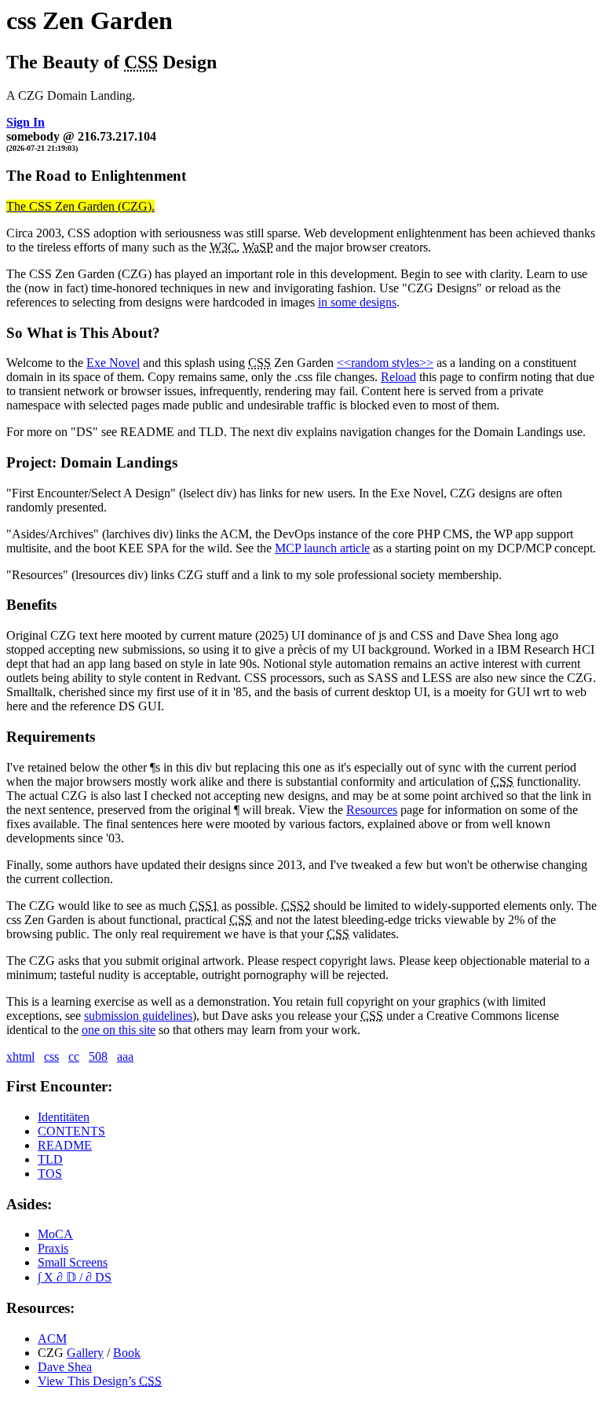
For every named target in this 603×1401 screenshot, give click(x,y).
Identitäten (64, 1117)
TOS (50, 1173)
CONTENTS (71, 1131)
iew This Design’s (100, 1381)
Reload (398, 376)
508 (98, 1056)
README (65, 1145)
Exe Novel (113, 362)
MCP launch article (322, 548)
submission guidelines (138, 1015)
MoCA (55, 1234)
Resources (371, 809)
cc (73, 1056)
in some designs (357, 302)
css (51, 1056)
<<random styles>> (385, 362)
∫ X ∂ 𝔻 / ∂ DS (74, 1277)
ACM (52, 1338)
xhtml (20, 1056)
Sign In (25, 122)
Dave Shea (65, 1366)
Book (127, 1352)
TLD (50, 1159)
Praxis (53, 1248)
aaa (125, 1056)
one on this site (118, 1029)
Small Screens (73, 1262)
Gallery (85, 1352)
